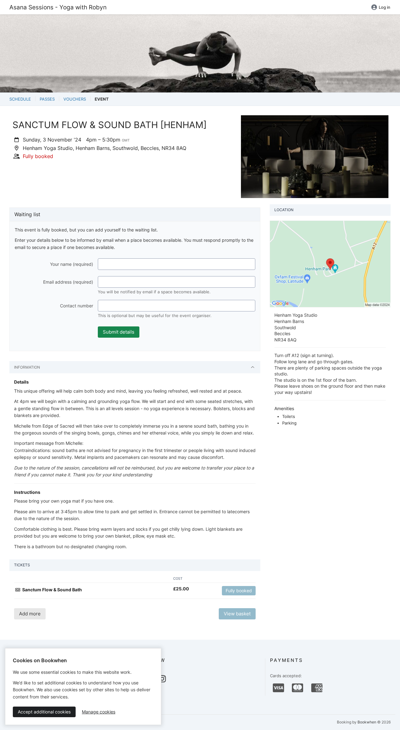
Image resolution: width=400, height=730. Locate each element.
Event (102, 99)
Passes (47, 99)
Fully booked (239, 590)
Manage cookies (98, 711)
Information (27, 367)
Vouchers (74, 99)
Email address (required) (68, 282)
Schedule (20, 99)
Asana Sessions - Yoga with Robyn (58, 7)
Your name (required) (71, 264)
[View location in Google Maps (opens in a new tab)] (330, 263)
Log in (384, 7)
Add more (30, 614)
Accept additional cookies (44, 711)
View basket (237, 614)
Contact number (76, 305)
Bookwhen (367, 722)
